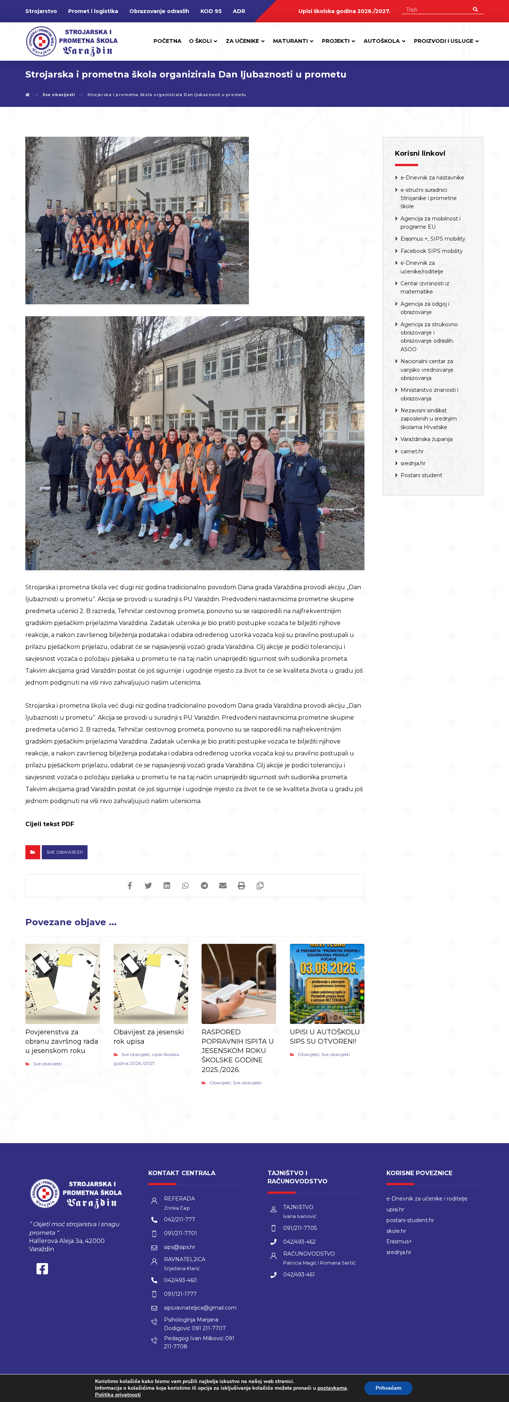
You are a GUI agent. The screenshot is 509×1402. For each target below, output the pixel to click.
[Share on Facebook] (129, 885)
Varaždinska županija (427, 439)
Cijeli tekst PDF (49, 824)
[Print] (241, 885)
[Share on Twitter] (148, 885)
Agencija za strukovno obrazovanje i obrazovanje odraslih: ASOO (429, 337)
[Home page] (27, 94)
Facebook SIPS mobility (432, 251)
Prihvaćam (388, 1388)
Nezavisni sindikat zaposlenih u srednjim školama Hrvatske (429, 419)
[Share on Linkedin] (166, 885)
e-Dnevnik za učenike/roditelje (422, 267)
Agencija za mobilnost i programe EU (431, 222)
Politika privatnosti (118, 1394)
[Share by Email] (222, 885)
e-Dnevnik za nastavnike (432, 177)
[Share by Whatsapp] (185, 885)
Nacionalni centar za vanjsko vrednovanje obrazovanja (427, 369)
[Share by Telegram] (204, 885)
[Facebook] (42, 1270)
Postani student (421, 475)
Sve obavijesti (65, 852)
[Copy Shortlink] (260, 885)
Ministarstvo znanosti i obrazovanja (429, 394)
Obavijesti (220, 1082)
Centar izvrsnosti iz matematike (425, 287)
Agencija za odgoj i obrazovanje (425, 308)
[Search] (475, 9)
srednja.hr (413, 463)
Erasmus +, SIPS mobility (433, 238)
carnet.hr (412, 451)
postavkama (332, 1388)
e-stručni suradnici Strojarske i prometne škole (429, 198)
